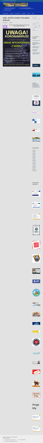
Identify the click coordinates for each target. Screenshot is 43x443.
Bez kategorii (34, 170)
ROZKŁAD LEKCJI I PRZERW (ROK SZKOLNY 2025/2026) (36, 43)
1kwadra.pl (8, 438)
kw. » (35, 30)
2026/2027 (34, 169)
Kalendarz (11, 13)
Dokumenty (24, 13)
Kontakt (28, 13)
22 (39, 25)
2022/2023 (34, 163)
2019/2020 (10, 22)
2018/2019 (34, 157)
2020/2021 (34, 160)
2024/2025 (34, 166)
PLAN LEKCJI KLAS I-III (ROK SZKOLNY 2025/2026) (35, 37)
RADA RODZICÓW (17, 13)
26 (36, 27)
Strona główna (5, 13)
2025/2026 (34, 167)
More (33, 13)
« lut (33, 30)
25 (35, 27)
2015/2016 (33, 153)
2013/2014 (34, 150)
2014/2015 (33, 151)
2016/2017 (33, 154)
